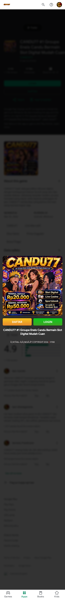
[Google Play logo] (7, 4)
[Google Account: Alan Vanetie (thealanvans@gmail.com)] (59, 5)
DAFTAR (17, 322)
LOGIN (48, 322)
